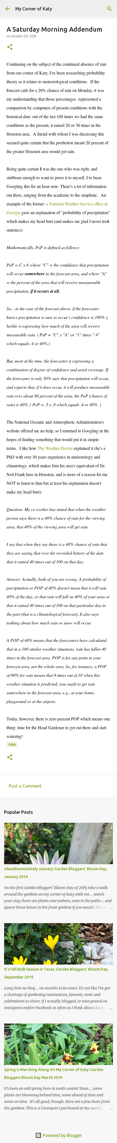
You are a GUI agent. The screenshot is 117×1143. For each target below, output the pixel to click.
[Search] (109, 8)
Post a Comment (25, 785)
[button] (10, 47)
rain (12, 744)
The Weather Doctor (55, 448)
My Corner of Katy (33, 8)
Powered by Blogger (62, 1135)
